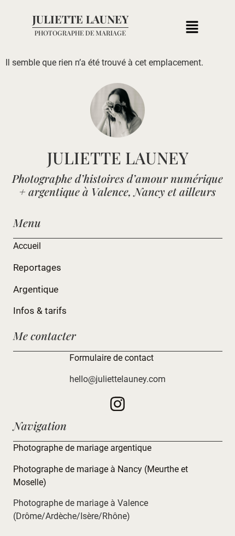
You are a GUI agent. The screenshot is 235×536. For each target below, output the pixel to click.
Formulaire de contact (111, 358)
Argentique (35, 289)
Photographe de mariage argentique (82, 448)
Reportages (37, 267)
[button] (192, 28)
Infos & (29, 310)
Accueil (27, 246)
